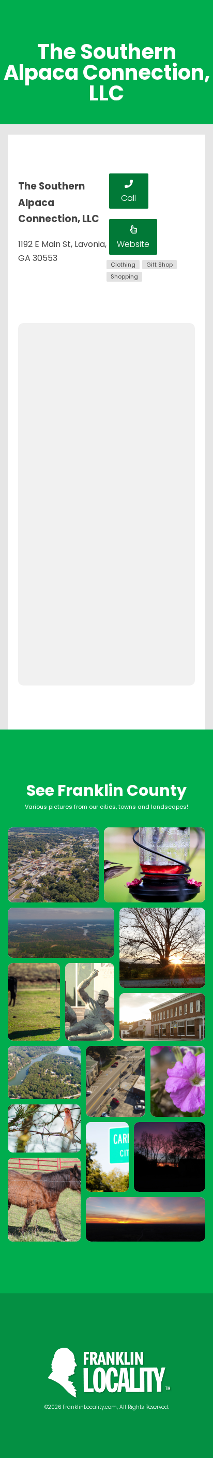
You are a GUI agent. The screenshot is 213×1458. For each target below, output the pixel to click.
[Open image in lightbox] (53, 864)
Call (128, 198)
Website (133, 244)
